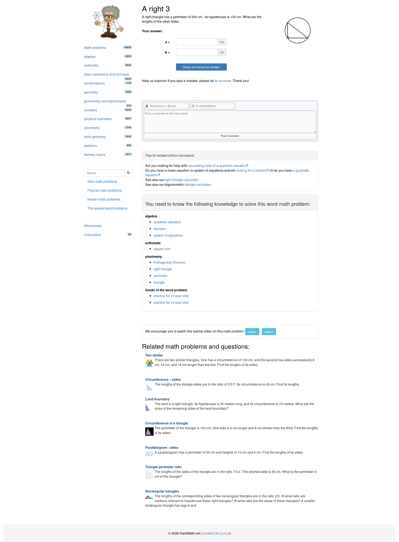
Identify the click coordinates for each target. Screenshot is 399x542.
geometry (107, 92)
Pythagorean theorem (169, 262)
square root (162, 248)
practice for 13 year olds (171, 295)
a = (167, 42)
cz (223, 533)
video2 (269, 332)
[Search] (128, 172)
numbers (107, 110)
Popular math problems (104, 190)
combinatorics (107, 83)
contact (208, 533)
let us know (222, 80)
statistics (107, 145)
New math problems (102, 181)
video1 (252, 332)
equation (160, 228)
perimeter (160, 275)
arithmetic (107, 65)
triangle (159, 282)
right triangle (163, 269)
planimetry (107, 127)
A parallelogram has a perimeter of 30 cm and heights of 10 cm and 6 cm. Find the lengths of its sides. (224, 450)
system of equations (168, 235)
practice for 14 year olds (171, 302)
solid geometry (107, 136)
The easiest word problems (107, 208)
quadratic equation (167, 222)
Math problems (107, 47)
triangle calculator (198, 184)
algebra (107, 56)
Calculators (107, 234)
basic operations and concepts (107, 75)
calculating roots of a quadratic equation (217, 165)
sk (229, 533)
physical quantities (107, 118)
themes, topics (107, 154)
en (217, 533)
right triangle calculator (181, 179)
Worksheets (93, 225)
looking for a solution (251, 170)
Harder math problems (103, 199)
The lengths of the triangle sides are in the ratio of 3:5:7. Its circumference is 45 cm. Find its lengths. (222, 382)
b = (167, 52)
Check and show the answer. (201, 67)
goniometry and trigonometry (107, 102)
